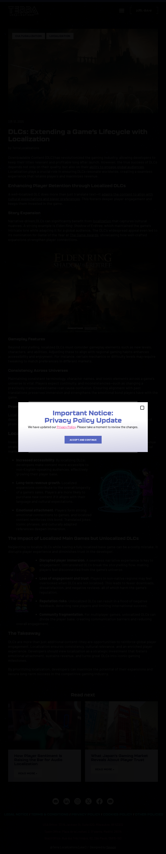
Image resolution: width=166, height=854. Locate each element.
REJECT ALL (82, 442)
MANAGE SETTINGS (117, 442)
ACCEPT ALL (48, 442)
